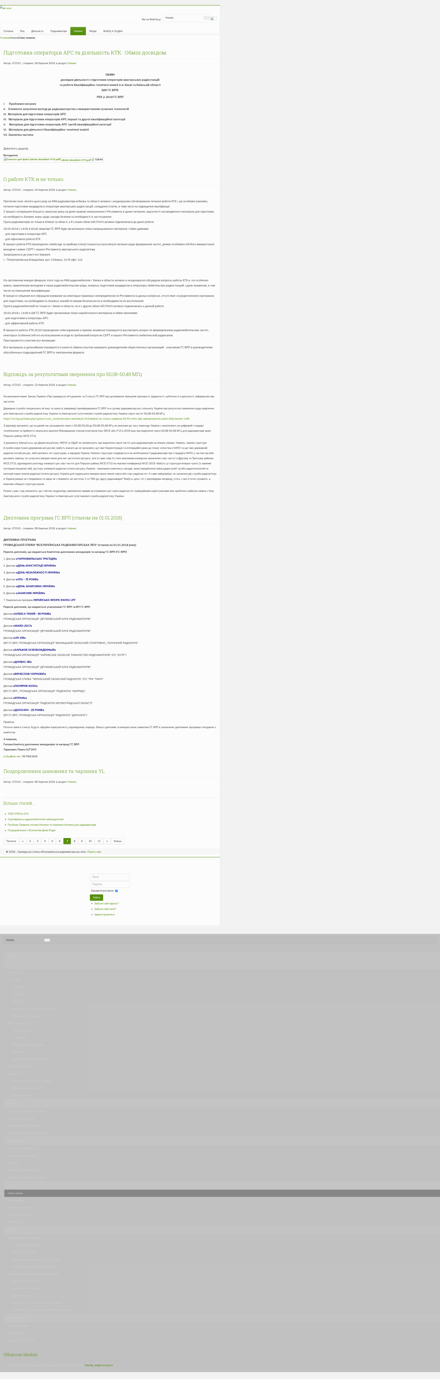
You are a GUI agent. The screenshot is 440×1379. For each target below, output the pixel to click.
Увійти (96, 897)
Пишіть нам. (94, 851)
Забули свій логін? (105, 909)
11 (99, 841)
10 (90, 841)
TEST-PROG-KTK (18, 813)
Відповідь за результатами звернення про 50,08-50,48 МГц (72, 374)
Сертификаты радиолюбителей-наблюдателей (35, 819)
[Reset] (207, 17)
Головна (5, 37)
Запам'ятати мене (102, 891)
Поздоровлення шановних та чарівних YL (54, 771)
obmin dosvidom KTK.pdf (76, 160)
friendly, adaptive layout (99, 1365)
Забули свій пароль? (106, 903)
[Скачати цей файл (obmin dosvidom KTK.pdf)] (32, 160)
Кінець (118, 841)
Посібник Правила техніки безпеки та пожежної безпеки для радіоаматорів (52, 824)
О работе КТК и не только (33, 179)
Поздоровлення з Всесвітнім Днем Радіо (32, 830)
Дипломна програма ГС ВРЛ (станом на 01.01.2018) (62, 517)
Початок (11, 841)
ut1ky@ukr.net (12, 756)
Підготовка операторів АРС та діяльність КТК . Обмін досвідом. (85, 52)
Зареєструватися (104, 914)
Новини (71, 63)
